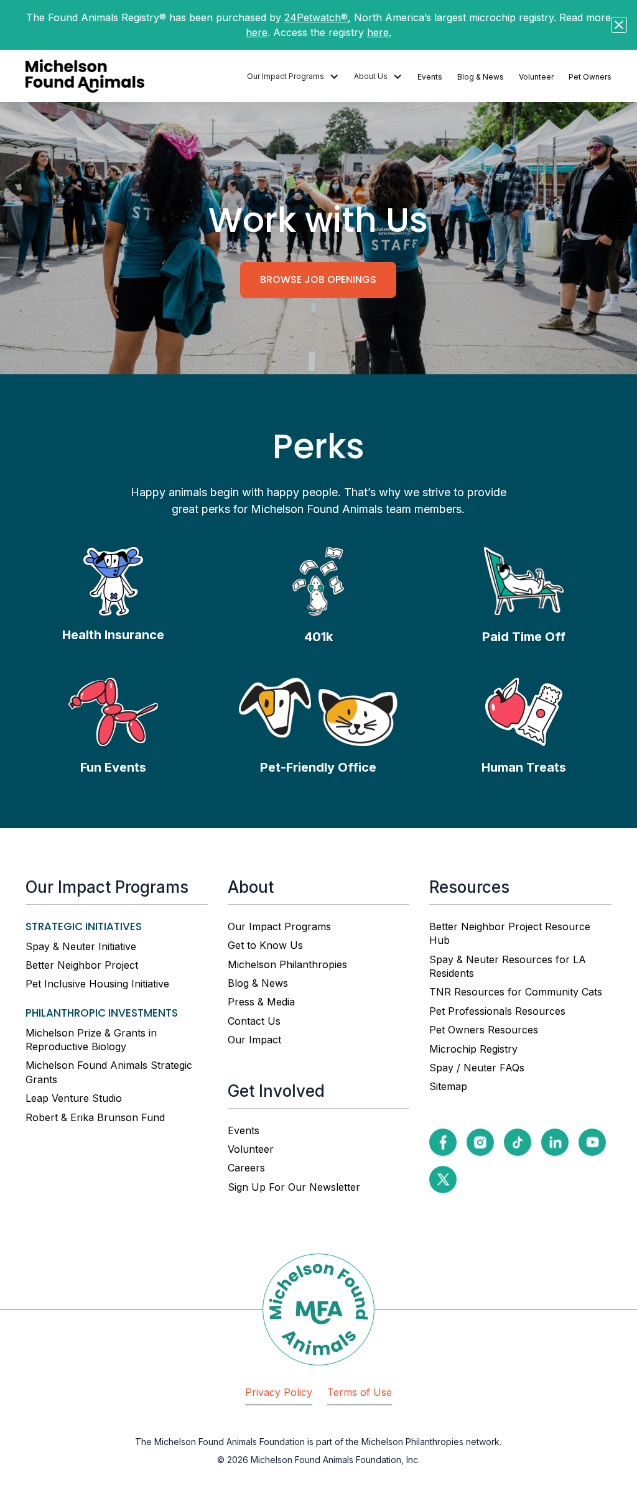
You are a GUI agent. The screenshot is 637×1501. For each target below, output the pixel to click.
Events (429, 76)
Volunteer (536, 76)
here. (379, 32)
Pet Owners (590, 76)
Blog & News (480, 76)
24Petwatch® (316, 17)
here (256, 32)
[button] (293, 77)
